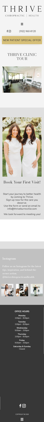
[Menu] (22, 419)
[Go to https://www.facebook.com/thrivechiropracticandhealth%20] (7, 31)
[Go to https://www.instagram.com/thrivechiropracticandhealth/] (10, 31)
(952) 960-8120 (27, 31)
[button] (22, 40)
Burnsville (34, 99)
